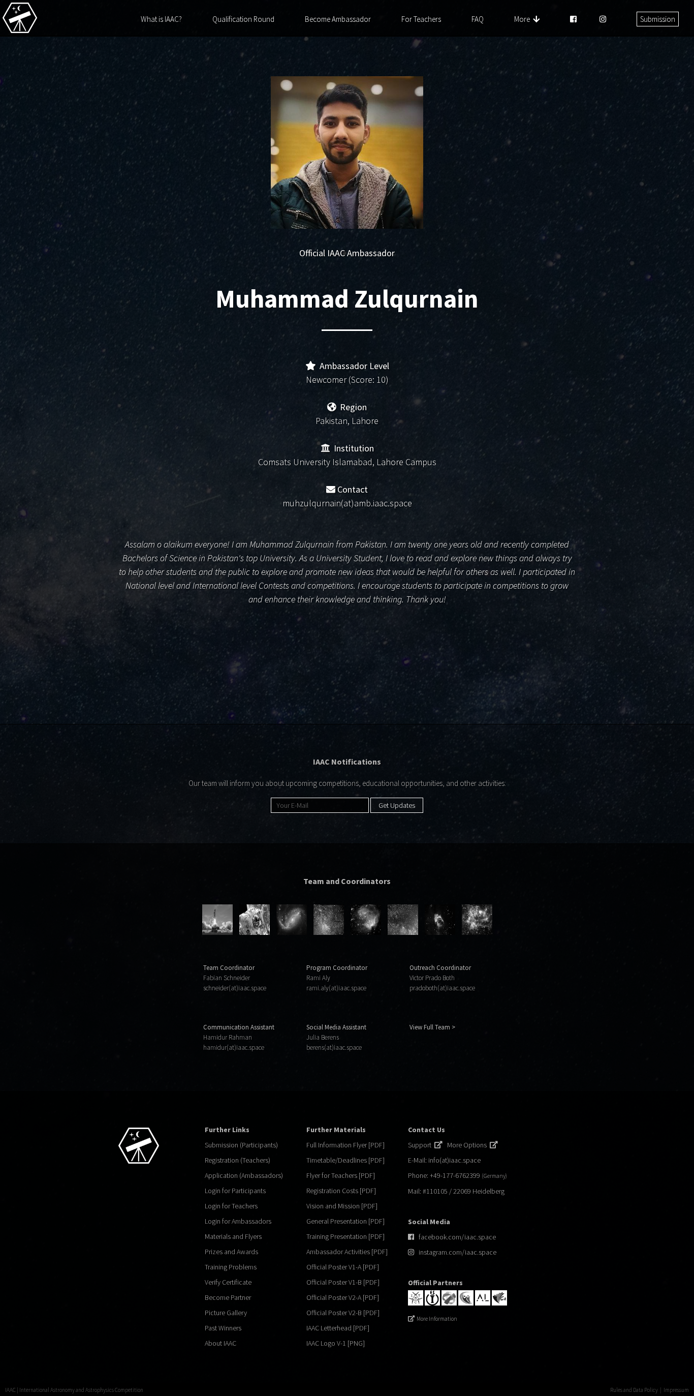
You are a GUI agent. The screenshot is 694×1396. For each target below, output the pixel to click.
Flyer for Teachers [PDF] (340, 1175)
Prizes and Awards (231, 1251)
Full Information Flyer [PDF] (345, 1144)
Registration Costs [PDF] (341, 1190)
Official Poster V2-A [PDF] (342, 1297)
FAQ (477, 19)
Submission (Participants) (241, 1144)
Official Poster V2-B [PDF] (343, 1312)
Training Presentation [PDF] (345, 1236)
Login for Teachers (231, 1205)
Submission (657, 19)
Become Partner (228, 1297)
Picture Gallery (226, 1312)
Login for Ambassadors (238, 1221)
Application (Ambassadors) (244, 1175)
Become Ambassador (338, 19)
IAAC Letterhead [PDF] (337, 1327)
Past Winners (223, 1327)
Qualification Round (243, 19)
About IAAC (220, 1343)
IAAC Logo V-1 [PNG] (335, 1343)
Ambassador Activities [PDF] (347, 1251)
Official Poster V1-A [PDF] (342, 1266)
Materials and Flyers (233, 1236)
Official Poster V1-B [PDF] (343, 1282)
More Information (437, 1318)
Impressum (676, 1389)
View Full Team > (432, 1027)
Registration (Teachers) (237, 1160)
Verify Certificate (228, 1282)
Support (421, 1144)
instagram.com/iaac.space (457, 1252)
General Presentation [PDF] (345, 1221)
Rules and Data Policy (634, 1389)
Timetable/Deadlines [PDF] (345, 1160)
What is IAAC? (161, 19)
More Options (468, 1144)
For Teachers (421, 19)
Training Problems (231, 1266)
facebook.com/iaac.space (457, 1236)
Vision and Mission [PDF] (341, 1205)
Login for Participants (235, 1190)
